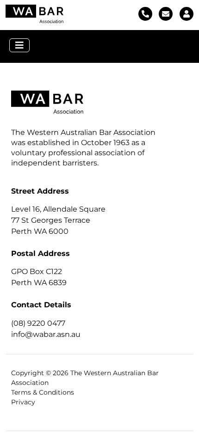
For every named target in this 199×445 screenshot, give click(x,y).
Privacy (23, 402)
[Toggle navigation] (19, 45)
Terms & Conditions (42, 392)
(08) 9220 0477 (38, 323)
